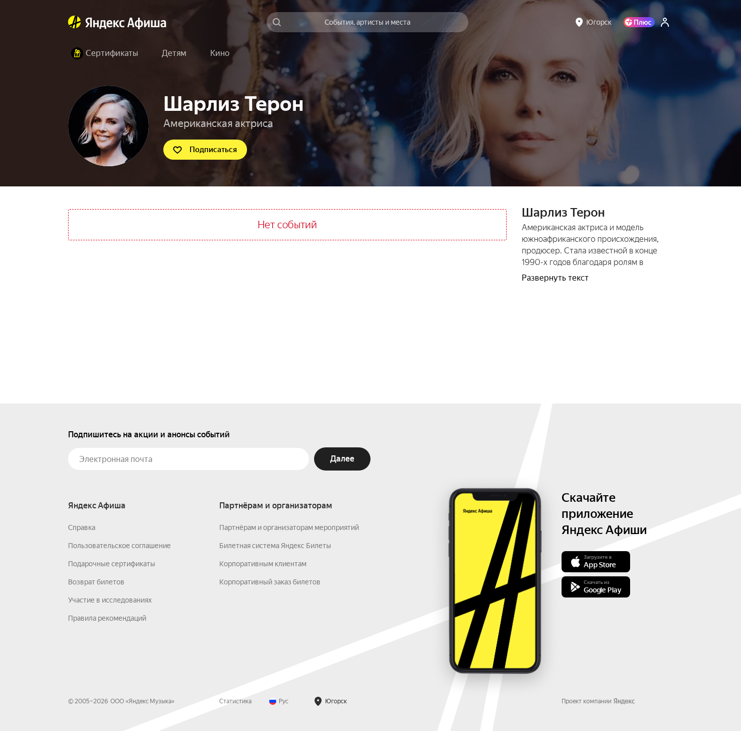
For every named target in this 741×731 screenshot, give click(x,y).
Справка (81, 527)
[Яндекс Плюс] (639, 22)
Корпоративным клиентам (262, 564)
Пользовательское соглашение (119, 546)
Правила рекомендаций (107, 618)
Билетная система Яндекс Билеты (275, 546)
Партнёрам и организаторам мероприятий (289, 527)
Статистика (235, 701)
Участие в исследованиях (110, 600)
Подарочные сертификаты (111, 564)
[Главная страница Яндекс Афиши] (74, 22)
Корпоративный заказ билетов (270, 582)
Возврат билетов (96, 582)
